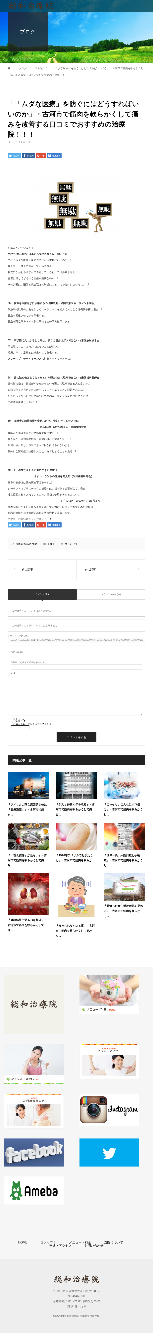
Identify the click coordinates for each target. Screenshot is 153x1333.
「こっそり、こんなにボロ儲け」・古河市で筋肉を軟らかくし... (123, 809)
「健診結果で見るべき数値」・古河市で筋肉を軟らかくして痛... (27, 925)
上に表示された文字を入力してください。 (33, 724)
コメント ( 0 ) (42, 594)
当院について (113, 1242)
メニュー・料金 (80, 1242)
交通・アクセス (60, 1245)
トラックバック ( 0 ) (111, 594)
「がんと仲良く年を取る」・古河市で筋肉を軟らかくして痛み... (75, 809)
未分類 (26, 142)
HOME (22, 1242)
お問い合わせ (94, 1245)
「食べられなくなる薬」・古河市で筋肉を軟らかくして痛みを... (75, 930)
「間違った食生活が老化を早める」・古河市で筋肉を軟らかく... (123, 911)
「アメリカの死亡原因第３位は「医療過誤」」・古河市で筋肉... (27, 809)
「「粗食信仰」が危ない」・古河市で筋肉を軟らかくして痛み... (27, 860)
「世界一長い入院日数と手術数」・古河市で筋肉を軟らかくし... (123, 860)
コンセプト (48, 1242)
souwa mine (30, 544)
